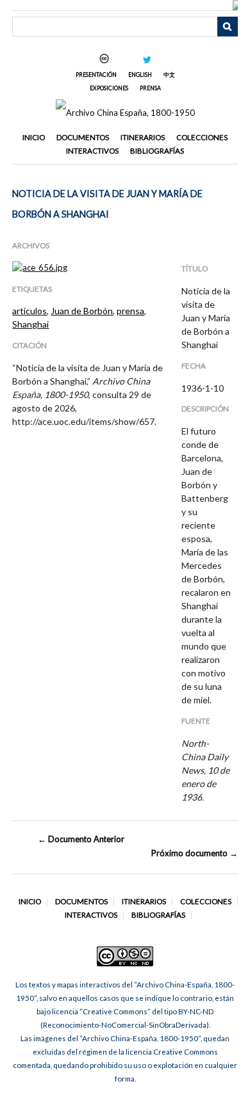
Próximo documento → (194, 853)
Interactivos (92, 151)
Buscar (227, 27)
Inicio (33, 137)
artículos (29, 310)
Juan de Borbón (82, 310)
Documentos (82, 137)
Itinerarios (143, 137)
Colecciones (202, 137)
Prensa (150, 88)
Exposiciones (109, 88)
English (140, 74)
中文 (169, 74)
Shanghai (30, 324)
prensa (130, 310)
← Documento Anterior (81, 839)
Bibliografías (157, 151)
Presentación (96, 74)
